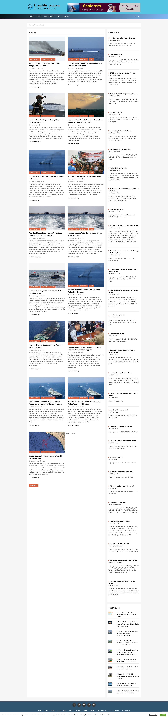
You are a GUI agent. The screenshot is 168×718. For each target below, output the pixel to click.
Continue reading (34, 87)
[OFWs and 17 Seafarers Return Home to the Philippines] (112, 667)
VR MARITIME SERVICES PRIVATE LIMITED (124, 226)
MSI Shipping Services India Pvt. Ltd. (122, 486)
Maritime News (34, 59)
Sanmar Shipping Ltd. (117, 333)
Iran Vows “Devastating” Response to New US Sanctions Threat (127, 615)
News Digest (49, 16)
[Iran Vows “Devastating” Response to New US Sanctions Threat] (112, 612)
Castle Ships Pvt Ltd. (116, 457)
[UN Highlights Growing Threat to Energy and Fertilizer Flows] (112, 691)
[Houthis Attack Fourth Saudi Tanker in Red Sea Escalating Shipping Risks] (86, 105)
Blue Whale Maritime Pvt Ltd (119, 544)
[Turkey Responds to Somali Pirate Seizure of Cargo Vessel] (112, 659)
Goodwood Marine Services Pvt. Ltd (121, 373)
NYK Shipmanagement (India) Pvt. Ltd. (122, 73)
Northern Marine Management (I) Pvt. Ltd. (124, 94)
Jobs (58, 16)
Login (85, 710)
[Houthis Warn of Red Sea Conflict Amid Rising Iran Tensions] (86, 275)
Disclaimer (126, 710)
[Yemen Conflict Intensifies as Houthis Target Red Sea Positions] (47, 49)
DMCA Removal (115, 710)
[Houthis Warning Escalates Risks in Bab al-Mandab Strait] (47, 275)
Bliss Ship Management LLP (119, 410)
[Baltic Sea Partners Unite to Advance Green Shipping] (112, 683)
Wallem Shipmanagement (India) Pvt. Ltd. (123, 560)
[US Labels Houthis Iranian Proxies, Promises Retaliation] (47, 162)
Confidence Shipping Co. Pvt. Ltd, (121, 426)
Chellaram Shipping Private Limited (121, 472)
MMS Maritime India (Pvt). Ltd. (120, 521)
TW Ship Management (117, 315)
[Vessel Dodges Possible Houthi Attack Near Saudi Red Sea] (47, 442)
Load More (33, 485)
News (38, 16)
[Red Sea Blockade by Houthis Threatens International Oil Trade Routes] (47, 218)
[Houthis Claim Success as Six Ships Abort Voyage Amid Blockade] (86, 162)
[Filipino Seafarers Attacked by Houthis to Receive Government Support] (86, 333)
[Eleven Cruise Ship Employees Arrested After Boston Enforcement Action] (112, 631)
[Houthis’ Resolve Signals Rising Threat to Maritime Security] (47, 105)
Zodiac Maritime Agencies (118, 168)
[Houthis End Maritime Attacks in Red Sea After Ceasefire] (47, 331)
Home (40, 710)
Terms (92, 710)
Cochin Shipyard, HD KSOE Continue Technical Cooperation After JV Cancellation (127, 643)
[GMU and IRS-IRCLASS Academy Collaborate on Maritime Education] (112, 674)
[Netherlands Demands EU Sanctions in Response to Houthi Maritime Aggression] (47, 388)
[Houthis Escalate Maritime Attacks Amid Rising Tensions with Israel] (86, 388)
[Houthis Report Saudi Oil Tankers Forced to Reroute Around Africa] (86, 49)
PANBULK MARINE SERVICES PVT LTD (123, 441)
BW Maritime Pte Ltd (116, 54)
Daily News (45, 59)
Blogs (31, 16)
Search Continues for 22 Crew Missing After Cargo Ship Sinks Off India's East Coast (128, 624)
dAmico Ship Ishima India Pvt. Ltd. (121, 131)
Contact (66, 16)
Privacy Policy (102, 710)
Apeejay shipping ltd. (117, 209)
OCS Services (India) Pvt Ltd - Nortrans (122, 38)
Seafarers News (74, 343)
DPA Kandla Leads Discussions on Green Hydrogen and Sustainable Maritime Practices (127, 652)
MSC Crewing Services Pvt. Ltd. (120, 149)
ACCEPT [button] (163, 715)
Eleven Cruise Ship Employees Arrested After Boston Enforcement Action (127, 633)
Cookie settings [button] (153, 715)
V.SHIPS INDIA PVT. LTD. (118, 502)
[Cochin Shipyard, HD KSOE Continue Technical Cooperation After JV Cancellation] (112, 641)
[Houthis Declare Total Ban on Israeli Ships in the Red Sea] (86, 218)
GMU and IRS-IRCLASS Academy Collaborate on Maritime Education (128, 676)
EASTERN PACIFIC (116, 112)
